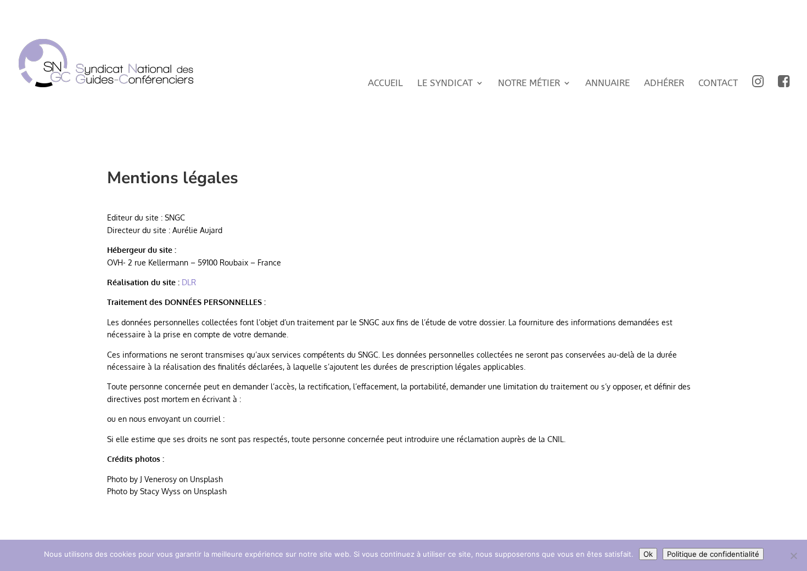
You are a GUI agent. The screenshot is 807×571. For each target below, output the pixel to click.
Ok (648, 554)
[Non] (793, 555)
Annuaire (607, 83)
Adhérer (664, 83)
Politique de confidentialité (713, 554)
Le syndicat (445, 83)
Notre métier (529, 83)
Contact (718, 83)
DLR (189, 282)
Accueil (385, 83)
